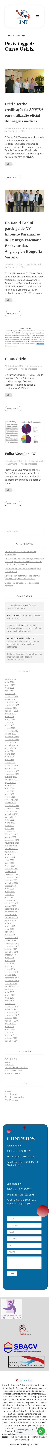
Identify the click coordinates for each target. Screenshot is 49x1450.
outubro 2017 (11, 983)
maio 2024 (9, 756)
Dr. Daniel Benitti (14, 605)
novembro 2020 (12, 877)
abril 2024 (9, 759)
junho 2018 (10, 960)
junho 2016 (10, 1029)
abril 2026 (9, 690)
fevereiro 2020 (11, 903)
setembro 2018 (11, 952)
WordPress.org (11, 1100)
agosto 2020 (10, 886)
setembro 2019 (11, 917)
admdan (35, 128)
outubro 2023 (11, 777)
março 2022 (10, 831)
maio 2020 (9, 894)
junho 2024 (10, 754)
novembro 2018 (12, 946)
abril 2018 (9, 966)
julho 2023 (9, 785)
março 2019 (10, 934)
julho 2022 (9, 820)
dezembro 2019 (12, 909)
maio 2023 (9, 791)
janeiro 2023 (10, 802)
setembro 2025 (11, 710)
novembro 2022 (12, 808)
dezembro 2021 (12, 840)
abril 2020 (9, 897)
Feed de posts (11, 1094)
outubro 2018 (11, 949)
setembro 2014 (11, 1041)
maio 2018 (9, 963)
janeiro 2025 (10, 733)
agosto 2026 (10, 679)
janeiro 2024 (10, 768)
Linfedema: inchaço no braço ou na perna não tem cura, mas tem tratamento (24, 628)
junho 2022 (10, 822)
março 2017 (10, 1003)
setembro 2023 (11, 779)
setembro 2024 (11, 745)
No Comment (11, 131)
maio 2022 (9, 825)
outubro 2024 (11, 742)
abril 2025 (9, 725)
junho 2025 (10, 719)
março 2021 (10, 865)
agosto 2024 (10, 748)
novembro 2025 (12, 705)
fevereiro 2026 (11, 696)
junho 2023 (10, 788)
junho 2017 (10, 995)
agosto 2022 (10, 817)
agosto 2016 (10, 1023)
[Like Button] (8, 164)
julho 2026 (9, 682)
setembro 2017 (11, 986)
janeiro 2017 (10, 1009)
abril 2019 (9, 931)
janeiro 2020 (10, 906)
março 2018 (10, 969)
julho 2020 (9, 888)
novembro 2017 (12, 980)
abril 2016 (9, 1035)
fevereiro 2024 (11, 765)
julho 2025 (9, 716)
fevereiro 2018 (11, 972)
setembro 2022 (11, 814)
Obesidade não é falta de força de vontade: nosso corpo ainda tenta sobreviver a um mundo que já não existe (24, 561)
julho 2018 (9, 957)
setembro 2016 (11, 1020)
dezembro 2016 (12, 1012)
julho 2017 (9, 992)
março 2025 (10, 728)
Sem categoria (12, 1073)
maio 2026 (9, 688)
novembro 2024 (12, 739)
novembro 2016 (12, 1015)
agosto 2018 (10, 954)
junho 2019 (10, 926)
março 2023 (10, 797)
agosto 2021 (10, 851)
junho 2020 (10, 891)
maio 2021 (9, 860)
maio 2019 (9, 929)
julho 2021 (9, 854)
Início (9, 35)
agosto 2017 (10, 989)
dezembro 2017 (12, 977)
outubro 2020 (11, 880)
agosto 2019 (10, 920)
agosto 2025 (10, 713)
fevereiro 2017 (11, 1006)
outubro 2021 (11, 845)
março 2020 (10, 900)
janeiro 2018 (10, 975)
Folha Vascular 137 (20, 454)
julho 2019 (9, 923)
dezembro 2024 (12, 736)
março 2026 (10, 693)
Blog (23, 131)
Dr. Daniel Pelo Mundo (16, 1067)
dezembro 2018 (12, 943)
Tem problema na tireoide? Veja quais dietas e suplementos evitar (24, 657)
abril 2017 (9, 1000)
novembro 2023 (12, 774)
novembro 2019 (12, 911)
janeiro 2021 (10, 871)
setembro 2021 (11, 848)
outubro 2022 (11, 811)
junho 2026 (10, 685)
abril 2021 (9, 863)
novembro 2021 (12, 843)
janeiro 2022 (10, 837)
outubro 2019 (11, 914)
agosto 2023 (10, 782)
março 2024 (10, 762)
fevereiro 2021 (11, 868)
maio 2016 (9, 1032)
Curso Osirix (15, 359)
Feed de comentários (14, 1097)
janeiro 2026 (10, 699)
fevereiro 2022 (11, 834)
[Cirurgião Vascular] (23, 16)
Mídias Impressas (29, 369)
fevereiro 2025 (11, 731)
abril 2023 (9, 794)
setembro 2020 (11, 883)
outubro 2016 (11, 1018)
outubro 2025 (11, 708)
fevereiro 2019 (11, 937)
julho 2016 (9, 1026)
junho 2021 (10, 857)
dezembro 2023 (12, 771)
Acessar (8, 1091)
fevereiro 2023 (11, 799)
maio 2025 (9, 722)
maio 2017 (9, 998)
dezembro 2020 (12, 874)
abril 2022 (9, 828)
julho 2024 (9, 751)
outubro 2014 (11, 1038)
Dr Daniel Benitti (14, 625)
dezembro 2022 (12, 805)
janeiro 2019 (10, 940)
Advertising (11, 1059)
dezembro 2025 (12, 702)
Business (9, 1064)
